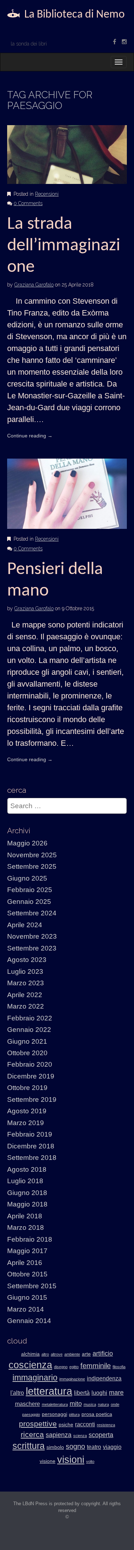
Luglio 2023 (25, 971)
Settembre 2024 (31, 913)
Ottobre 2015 (27, 1274)
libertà (82, 1393)
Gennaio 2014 (29, 1320)
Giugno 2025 (27, 878)
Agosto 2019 (26, 1111)
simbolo (55, 1447)
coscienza (30, 1365)
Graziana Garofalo (34, 285)
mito (76, 1403)
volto (90, 1461)
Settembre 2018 (31, 1157)
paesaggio (31, 1414)
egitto (74, 1367)
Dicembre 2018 (30, 1146)
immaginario (35, 1377)
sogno (75, 1446)
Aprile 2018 (24, 1216)
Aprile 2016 (24, 1262)
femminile (95, 1366)
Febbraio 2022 (29, 1018)
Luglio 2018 (25, 1181)
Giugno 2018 (27, 1192)
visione (47, 1461)
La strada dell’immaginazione (63, 245)
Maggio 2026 (27, 843)
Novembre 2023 (32, 936)
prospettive (38, 1423)
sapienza (58, 1434)
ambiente (72, 1354)
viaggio (112, 1447)
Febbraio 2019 (29, 1134)
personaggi (54, 1414)
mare (116, 1392)
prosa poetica (96, 1414)
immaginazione (72, 1379)
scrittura (29, 1446)
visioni (70, 1459)
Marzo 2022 (25, 1006)
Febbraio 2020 (29, 1064)
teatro (94, 1447)
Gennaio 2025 (29, 901)
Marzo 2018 (25, 1227)
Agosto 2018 (26, 1169)
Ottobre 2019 (27, 1087)
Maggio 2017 (27, 1251)
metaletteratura (55, 1404)
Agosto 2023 (26, 959)
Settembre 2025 (31, 866)
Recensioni (47, 194)
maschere (27, 1404)
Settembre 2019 (31, 1099)
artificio (103, 1353)
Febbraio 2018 (29, 1239)
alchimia (30, 1354)
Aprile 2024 (24, 925)
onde (115, 1404)
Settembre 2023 (31, 948)
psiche (66, 1424)
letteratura (49, 1391)
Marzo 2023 (25, 983)
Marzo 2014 (25, 1309)
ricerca (32, 1434)
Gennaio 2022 (29, 1029)
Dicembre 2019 (30, 1076)
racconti (85, 1424)
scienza (80, 1435)
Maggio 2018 (27, 1204)
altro (45, 1354)
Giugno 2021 (27, 1041)
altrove (57, 1354)
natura (103, 1404)
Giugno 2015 (27, 1297)
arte (86, 1354)
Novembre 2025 (32, 855)
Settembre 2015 (31, 1286)
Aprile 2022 (24, 995)
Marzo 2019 (25, 1123)
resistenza (106, 1425)
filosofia (119, 1367)
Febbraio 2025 (29, 889)
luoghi (99, 1393)
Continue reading (30, 436)
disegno (61, 1367)
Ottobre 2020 (27, 1053)
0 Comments (28, 203)
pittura (74, 1414)
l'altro (17, 1393)
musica (90, 1404)
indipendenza (104, 1378)
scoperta (101, 1434)
